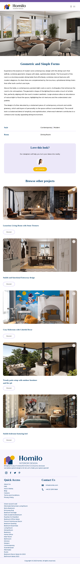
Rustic (6, 552)
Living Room (8, 528)
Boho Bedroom (9, 508)
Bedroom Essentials (11, 526)
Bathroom (7, 539)
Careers (7, 493)
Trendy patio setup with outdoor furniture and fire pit (20, 381)
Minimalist (7, 550)
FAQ (5, 486)
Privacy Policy (9, 497)
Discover (9, 232)
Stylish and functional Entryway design (19, 278)
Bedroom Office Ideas (12, 519)
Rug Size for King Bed (11, 517)
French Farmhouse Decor (13, 521)
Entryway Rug (9, 510)
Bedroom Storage (10, 513)
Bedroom (7, 532)
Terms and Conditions (11, 495)
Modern (57, 127)
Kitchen (7, 541)
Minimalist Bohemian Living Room (16, 506)
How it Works (8, 489)
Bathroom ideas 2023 (11, 556)
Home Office (8, 535)
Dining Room (46, 135)
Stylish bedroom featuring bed (15, 434)
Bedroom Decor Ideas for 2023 (15, 554)
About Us (7, 484)
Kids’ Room (8, 537)
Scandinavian (9, 548)
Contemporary (46, 127)
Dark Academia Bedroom (13, 515)
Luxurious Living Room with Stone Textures (21, 226)
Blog (5, 491)
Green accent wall (10, 504)
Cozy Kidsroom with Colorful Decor (17, 330)
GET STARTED (40, 169)
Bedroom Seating (10, 524)
